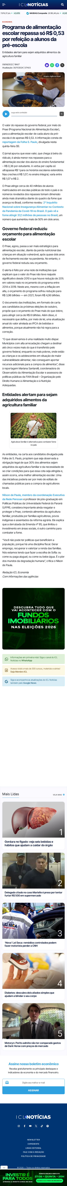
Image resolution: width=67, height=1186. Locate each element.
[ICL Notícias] (33, 4)
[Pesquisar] (62, 4)
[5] (33, 1020)
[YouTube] (30, 1126)
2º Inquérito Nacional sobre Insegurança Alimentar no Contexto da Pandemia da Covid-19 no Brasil (33, 206)
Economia (7, 22)
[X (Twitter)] (62, 65)
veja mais (57, 795)
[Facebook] (57, 65)
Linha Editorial (33, 1148)
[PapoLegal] (47, 65)
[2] (33, 870)
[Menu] (4, 4)
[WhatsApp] (52, 65)
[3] (33, 920)
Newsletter (33, 1140)
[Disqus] (33, 733)
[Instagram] (19, 1126)
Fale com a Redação (33, 1152)
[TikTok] (42, 1126)
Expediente (33, 1144)
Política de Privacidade (33, 1156)
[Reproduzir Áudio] (6, 113)
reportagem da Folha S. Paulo (19, 142)
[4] (33, 970)
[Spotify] (48, 1126)
